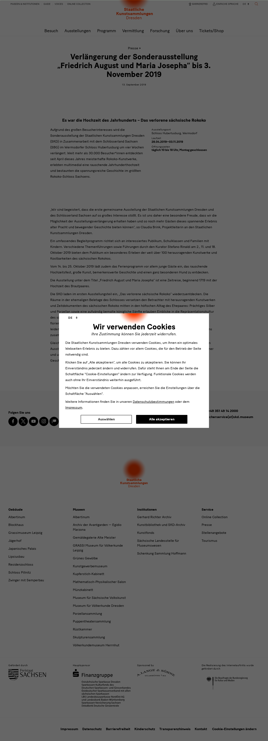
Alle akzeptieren (161, 419)
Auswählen (106, 419)
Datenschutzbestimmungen (153, 402)
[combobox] (72, 318)
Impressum (73, 407)
